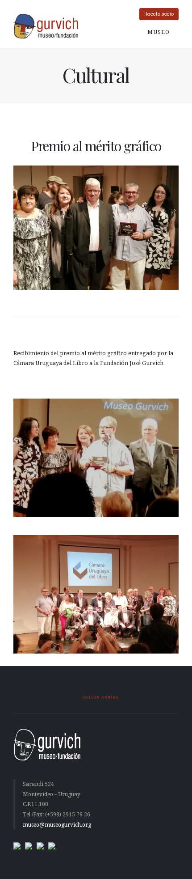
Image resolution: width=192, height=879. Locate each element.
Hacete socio (159, 14)
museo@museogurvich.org (57, 825)
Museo (159, 32)
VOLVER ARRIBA (100, 697)
